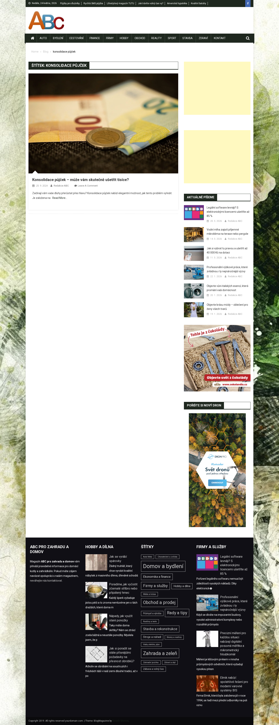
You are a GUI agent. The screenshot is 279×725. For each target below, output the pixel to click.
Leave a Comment (88, 185)
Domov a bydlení (163, 566)
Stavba (187, 38)
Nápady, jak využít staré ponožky (120, 618)
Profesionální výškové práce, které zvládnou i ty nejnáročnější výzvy (227, 269)
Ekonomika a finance (157, 577)
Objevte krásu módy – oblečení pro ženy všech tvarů (227, 306)
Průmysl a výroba (152, 613)
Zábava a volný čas (153, 669)
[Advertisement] (217, 88)
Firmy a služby (155, 585)
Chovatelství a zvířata (167, 557)
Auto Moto (147, 557)
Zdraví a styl (170, 662)
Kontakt (220, 38)
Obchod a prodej (159, 602)
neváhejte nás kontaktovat (46, 580)
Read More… (59, 197)
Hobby (124, 38)
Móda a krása (149, 594)
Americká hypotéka (177, 3)
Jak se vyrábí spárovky (118, 559)
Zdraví (203, 38)
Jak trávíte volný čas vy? (150, 3)
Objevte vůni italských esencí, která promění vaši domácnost (227, 288)
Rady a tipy (177, 612)
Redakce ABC (61, 185)
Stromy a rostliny (174, 637)
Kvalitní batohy (198, 3)
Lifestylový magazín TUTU (120, 3)
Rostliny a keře (150, 621)
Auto (43, 38)
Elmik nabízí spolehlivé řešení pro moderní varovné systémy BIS (234, 684)
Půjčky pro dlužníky (70, 3)
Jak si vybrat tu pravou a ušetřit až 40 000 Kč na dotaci (227, 250)
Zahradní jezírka (150, 662)
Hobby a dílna (181, 586)
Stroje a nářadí (152, 636)
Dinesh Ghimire (120, 720)
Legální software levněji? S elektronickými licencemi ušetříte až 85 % (228, 211)
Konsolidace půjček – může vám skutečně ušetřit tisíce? (80, 179)
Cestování (76, 38)
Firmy (110, 38)
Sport (172, 38)
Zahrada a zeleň (160, 653)
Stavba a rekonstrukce (160, 629)
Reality (156, 38)
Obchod (140, 38)
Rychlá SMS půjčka (93, 3)
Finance (95, 38)
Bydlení (58, 38)
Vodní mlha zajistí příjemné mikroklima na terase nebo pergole (227, 231)
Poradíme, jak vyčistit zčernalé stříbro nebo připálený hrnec (123, 589)
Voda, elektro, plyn (151, 644)
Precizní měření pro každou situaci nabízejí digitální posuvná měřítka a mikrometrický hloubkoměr (233, 643)
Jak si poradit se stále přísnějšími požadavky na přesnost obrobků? (121, 655)
